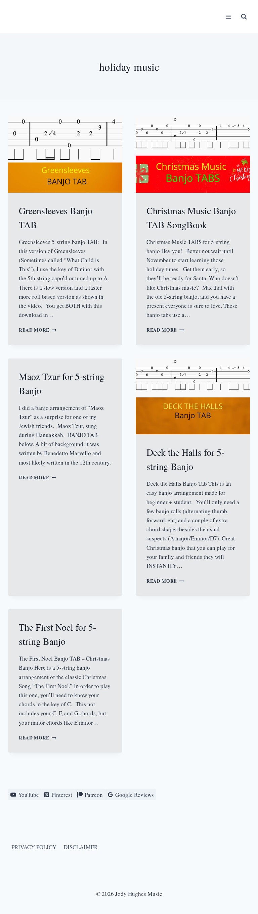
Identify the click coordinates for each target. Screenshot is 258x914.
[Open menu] (228, 16)
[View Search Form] (244, 17)
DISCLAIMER (80, 847)
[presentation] (65, 154)
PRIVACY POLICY (33, 847)
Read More (37, 330)
